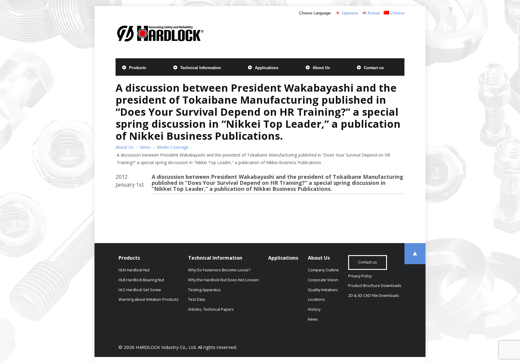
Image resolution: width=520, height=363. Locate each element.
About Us (321, 68)
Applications (266, 68)
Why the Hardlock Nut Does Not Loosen (223, 279)
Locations (316, 299)
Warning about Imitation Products (148, 299)
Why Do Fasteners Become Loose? (219, 270)
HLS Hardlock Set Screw (140, 289)
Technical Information (200, 68)
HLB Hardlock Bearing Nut (141, 279)
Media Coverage (173, 147)
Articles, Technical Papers (211, 309)
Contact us (374, 68)
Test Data (196, 299)
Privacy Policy (360, 276)
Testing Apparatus (204, 289)
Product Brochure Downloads (374, 285)
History (314, 309)
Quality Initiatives (323, 289)
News (145, 147)
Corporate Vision (323, 279)
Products (137, 68)
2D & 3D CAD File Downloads (373, 295)
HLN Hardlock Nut (134, 270)
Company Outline (323, 270)
